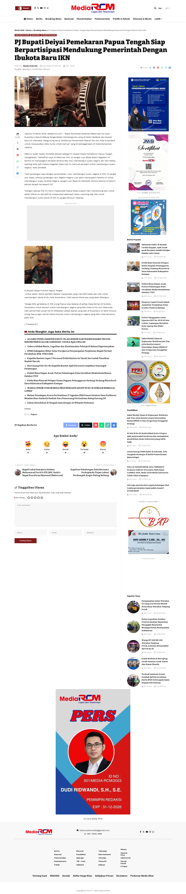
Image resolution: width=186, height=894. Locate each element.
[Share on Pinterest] (158, 68)
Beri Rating (20, 498)
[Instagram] (44, 8)
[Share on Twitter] (154, 68)
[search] (155, 8)
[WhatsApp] (47, 8)
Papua (34, 414)
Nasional (36, 35)
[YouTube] (41, 8)
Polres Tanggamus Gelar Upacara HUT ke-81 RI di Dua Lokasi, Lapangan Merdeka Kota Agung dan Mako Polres (155, 323)
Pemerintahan (49, 35)
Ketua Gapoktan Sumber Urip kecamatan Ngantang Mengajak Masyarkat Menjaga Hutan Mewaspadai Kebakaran (155, 625)
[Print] (169, 68)
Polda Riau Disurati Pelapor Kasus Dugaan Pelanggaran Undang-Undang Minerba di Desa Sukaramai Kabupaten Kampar (155, 268)
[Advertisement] (70, 223)
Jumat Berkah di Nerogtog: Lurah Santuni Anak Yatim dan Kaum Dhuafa (155, 661)
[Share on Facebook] (150, 68)
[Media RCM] (93, 8)
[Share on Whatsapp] (162, 68)
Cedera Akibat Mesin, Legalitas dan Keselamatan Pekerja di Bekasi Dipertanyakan (70, 346)
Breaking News (22, 35)
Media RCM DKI (30, 66)
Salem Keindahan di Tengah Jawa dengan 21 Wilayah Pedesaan (60, 403)
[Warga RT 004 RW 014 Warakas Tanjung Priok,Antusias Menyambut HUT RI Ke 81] (133, 646)
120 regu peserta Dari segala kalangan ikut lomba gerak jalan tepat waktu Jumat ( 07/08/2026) (148, 488)
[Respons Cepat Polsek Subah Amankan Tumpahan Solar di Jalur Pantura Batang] (133, 305)
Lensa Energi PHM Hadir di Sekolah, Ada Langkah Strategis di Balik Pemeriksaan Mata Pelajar (147, 455)
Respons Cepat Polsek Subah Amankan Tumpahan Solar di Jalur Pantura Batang (155, 305)
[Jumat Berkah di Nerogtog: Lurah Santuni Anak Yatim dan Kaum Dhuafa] (133, 663)
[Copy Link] (166, 68)
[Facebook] (35, 8)
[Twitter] (38, 8)
